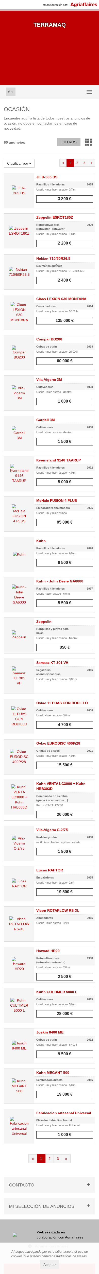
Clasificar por (18, 163)
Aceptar (49, 1265)
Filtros (68, 142)
